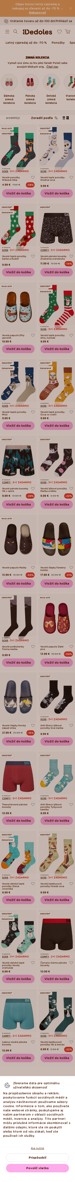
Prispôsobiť (37, 1157)
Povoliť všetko (37, 1168)
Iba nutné (37, 1148)
